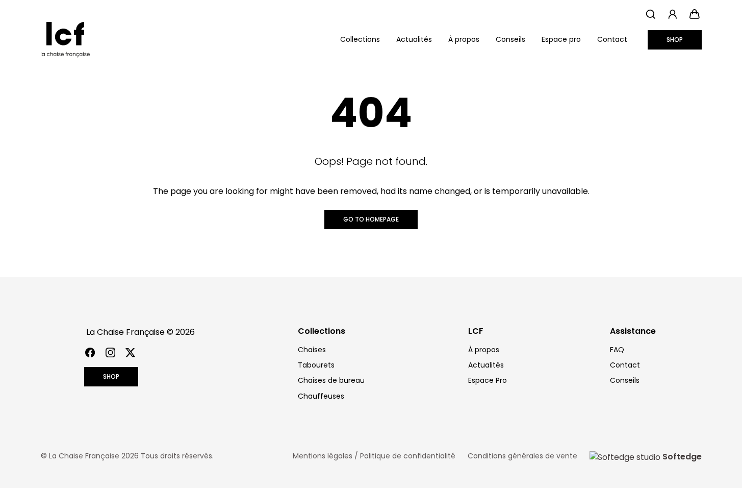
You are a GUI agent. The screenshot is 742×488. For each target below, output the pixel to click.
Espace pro (561, 39)
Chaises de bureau (331, 380)
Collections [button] (360, 39)
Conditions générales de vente (522, 456)
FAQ (617, 350)
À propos (463, 39)
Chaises (312, 350)
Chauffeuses (321, 396)
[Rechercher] (651, 14)
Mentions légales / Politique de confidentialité (374, 456)
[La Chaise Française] (65, 40)
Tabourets (316, 365)
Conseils (510, 39)
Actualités (414, 39)
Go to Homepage (371, 219)
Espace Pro (487, 380)
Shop (675, 39)
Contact (612, 39)
